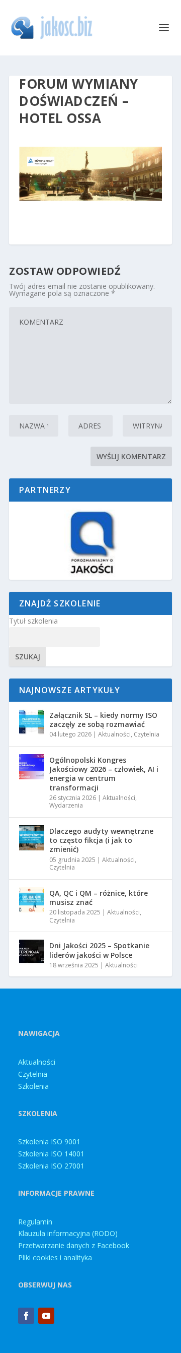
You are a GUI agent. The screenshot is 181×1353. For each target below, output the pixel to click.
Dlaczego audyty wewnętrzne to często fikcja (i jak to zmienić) (101, 840)
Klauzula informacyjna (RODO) (68, 1233)
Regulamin (35, 1221)
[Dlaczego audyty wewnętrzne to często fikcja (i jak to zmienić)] (31, 837)
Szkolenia (33, 1086)
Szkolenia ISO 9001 (49, 1141)
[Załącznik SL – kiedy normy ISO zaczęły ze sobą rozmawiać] (31, 721)
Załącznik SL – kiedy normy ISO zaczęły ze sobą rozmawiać (103, 719)
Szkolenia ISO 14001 (51, 1153)
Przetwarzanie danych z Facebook (73, 1245)
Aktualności (114, 734)
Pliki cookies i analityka (55, 1257)
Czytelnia (146, 734)
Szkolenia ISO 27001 (51, 1166)
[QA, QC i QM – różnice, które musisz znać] (31, 899)
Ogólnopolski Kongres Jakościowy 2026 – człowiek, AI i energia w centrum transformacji (103, 773)
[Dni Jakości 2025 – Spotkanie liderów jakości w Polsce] (31, 952)
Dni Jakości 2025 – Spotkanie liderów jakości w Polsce (99, 950)
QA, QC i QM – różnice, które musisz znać (98, 897)
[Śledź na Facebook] (26, 1316)
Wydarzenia (66, 805)
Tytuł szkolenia (33, 621)
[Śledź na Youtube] (46, 1316)
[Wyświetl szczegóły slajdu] (90, 541)
